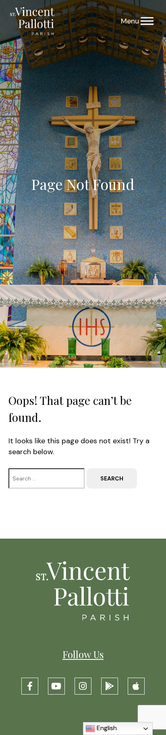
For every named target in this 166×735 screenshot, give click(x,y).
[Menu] (147, 21)
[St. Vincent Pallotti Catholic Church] (32, 21)
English (106, 728)
